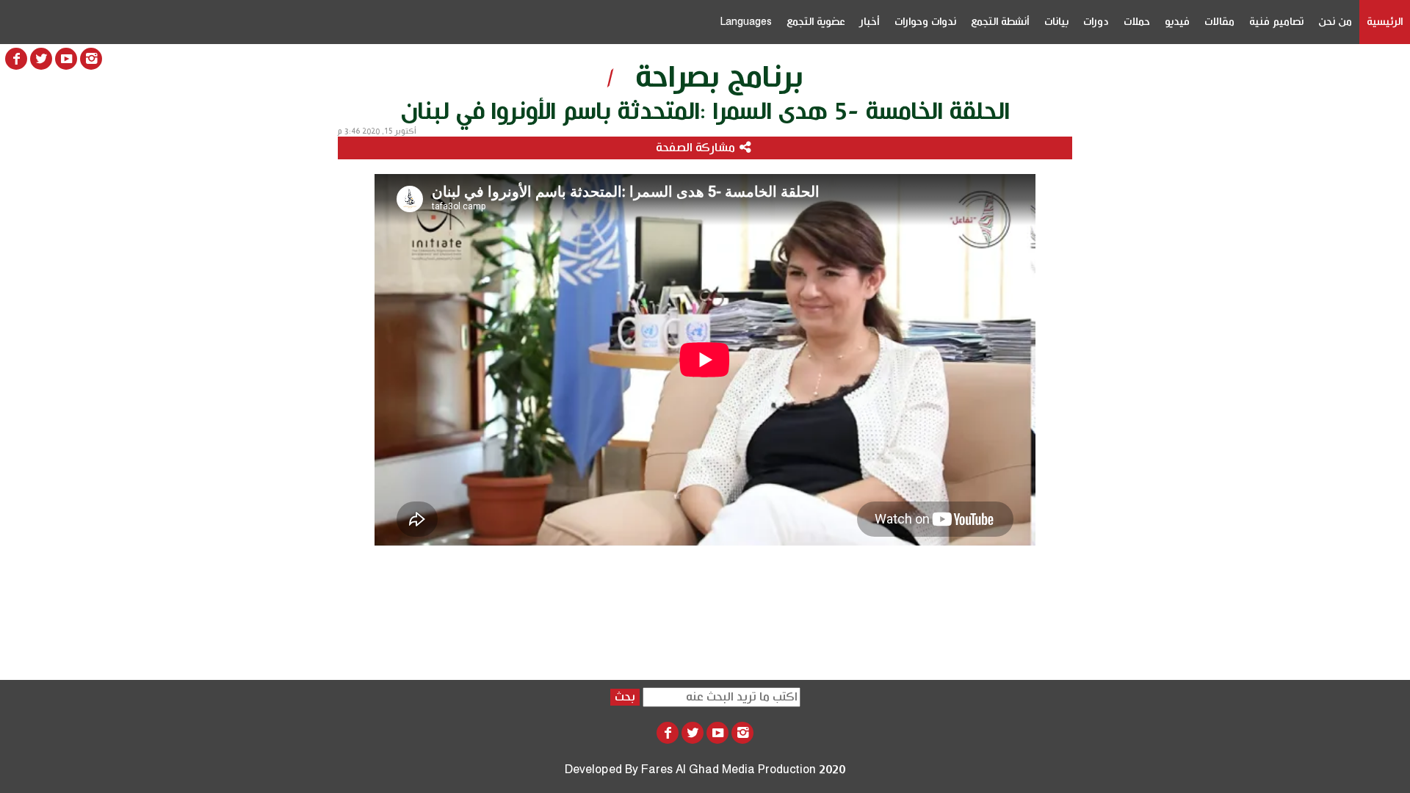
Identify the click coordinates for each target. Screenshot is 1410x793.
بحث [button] (625, 697)
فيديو (1177, 21)
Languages (746, 21)
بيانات (1056, 21)
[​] (91, 59)
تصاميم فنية (1276, 21)
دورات (1096, 21)
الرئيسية (1385, 21)
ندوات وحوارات (925, 21)
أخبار (870, 21)
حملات (1137, 21)
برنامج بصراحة (719, 77)
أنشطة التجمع (1000, 21)
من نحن (1335, 21)
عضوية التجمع (816, 21)
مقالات (1219, 21)
